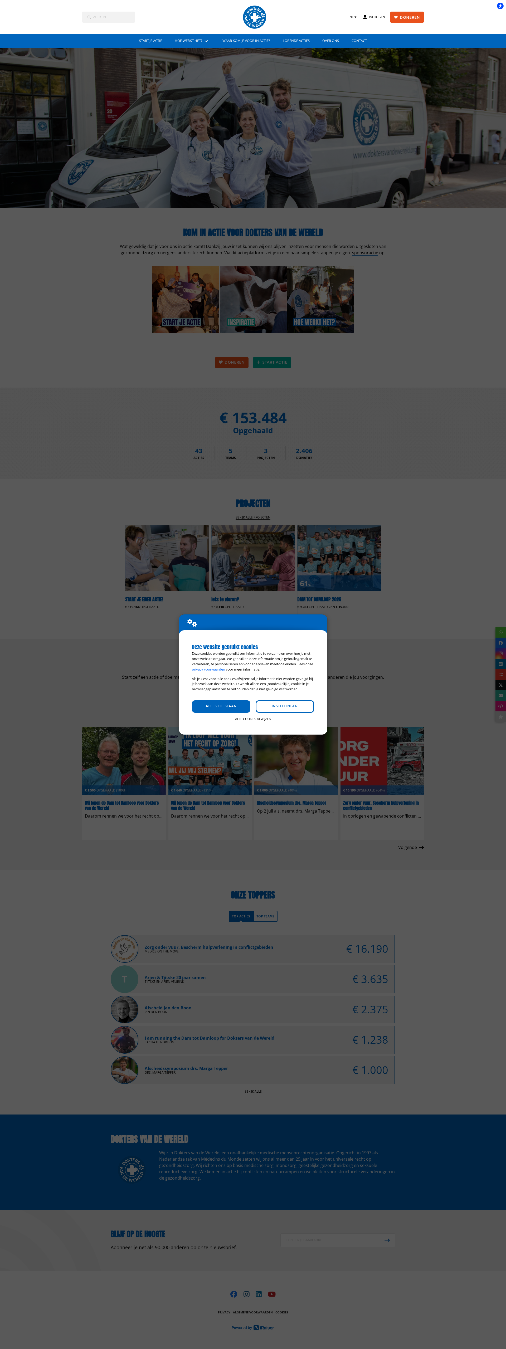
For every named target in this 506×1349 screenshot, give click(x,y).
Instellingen (285, 706)
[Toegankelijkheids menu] (500, 6)
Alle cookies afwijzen (253, 719)
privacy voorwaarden (208, 669)
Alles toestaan (221, 706)
